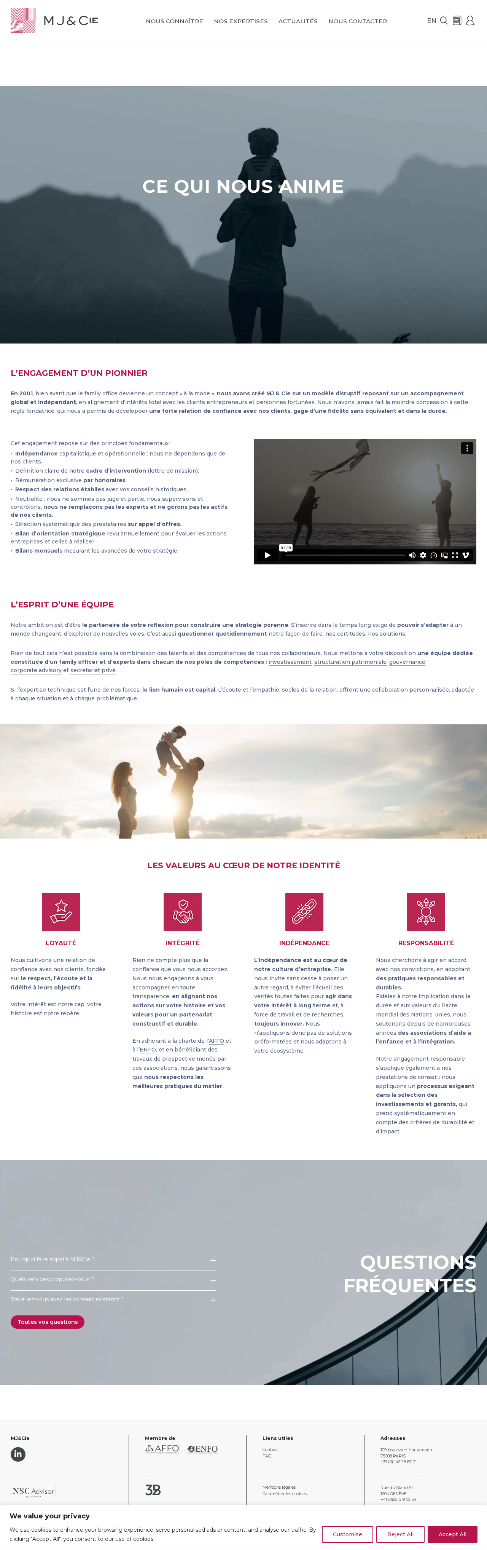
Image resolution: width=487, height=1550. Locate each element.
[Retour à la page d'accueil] (54, 21)
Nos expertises (241, 21)
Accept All (452, 1534)
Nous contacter (357, 21)
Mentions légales (279, 1487)
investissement (290, 661)
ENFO (148, 1049)
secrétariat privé (93, 670)
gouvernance (407, 661)
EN (431, 20)
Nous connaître (174, 21)
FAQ (267, 1456)
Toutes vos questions (48, 1321)
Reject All (400, 1534)
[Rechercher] (444, 21)
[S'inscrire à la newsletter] (457, 21)
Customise (347, 1534)
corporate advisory (36, 670)
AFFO (216, 1040)
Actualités (298, 21)
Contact (270, 1449)
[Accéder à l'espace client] (471, 21)
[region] (243, 1527)
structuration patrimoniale (350, 661)
